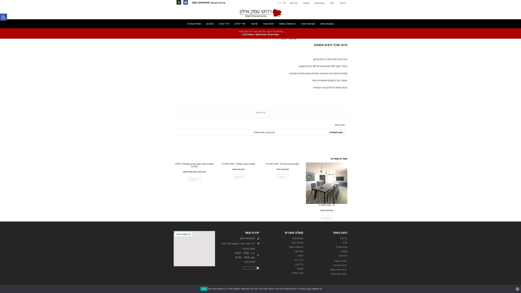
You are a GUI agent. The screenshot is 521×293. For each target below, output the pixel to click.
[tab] (261, 112)
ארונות (254, 23)
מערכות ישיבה (308, 23)
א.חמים (283, 39)
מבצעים (306, 3)
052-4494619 (200, 2)
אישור (204, 289)
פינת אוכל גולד (282, 169)
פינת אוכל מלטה (326, 210)
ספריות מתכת (194, 23)
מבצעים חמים (327, 23)
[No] (517, 289)
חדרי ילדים (240, 23)
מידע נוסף (260, 112)
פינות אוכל (268, 23)
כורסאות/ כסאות (287, 23)
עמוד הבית (292, 39)
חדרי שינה (224, 23)
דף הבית (343, 3)
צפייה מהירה (325, 205)
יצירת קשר (294, 3)
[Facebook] (185, 2)
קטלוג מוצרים (319, 3)
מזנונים (210, 23)
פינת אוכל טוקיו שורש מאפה (194, 172)
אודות (332, 3)
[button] (3, 17)
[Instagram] (179, 2)
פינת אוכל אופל (238, 169)
